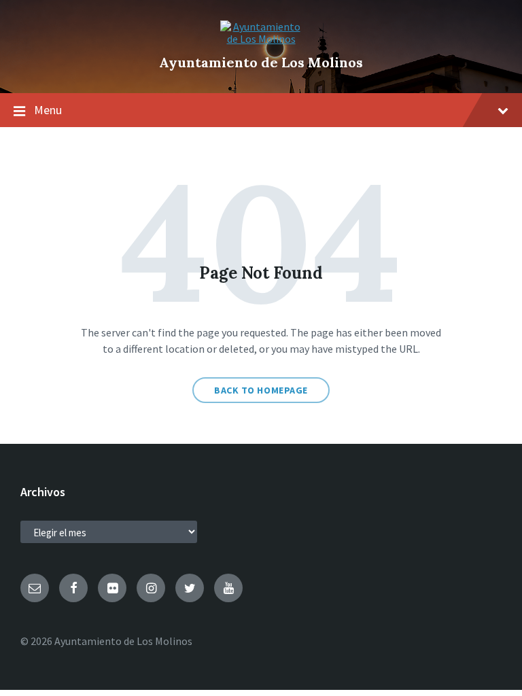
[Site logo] (261, 39)
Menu (48, 110)
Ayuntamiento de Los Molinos (261, 62)
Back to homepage (261, 390)
